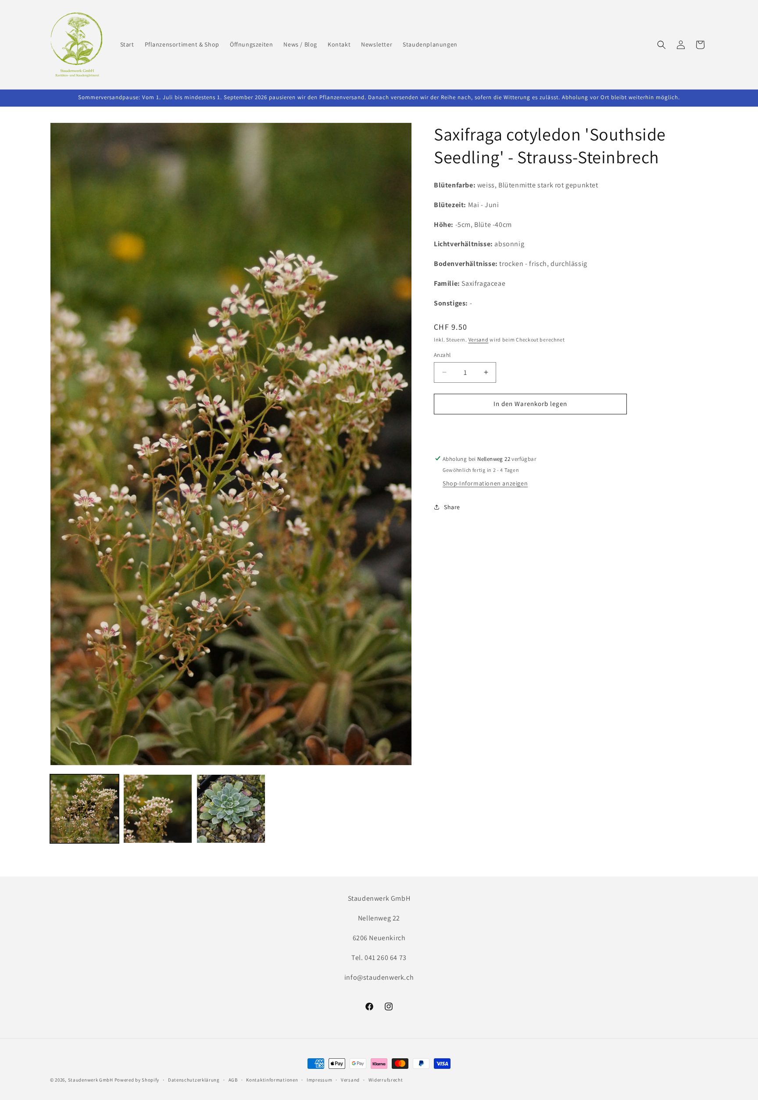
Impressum (319, 1080)
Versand (478, 339)
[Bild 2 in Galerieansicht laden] (157, 808)
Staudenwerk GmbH (90, 1080)
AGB (233, 1080)
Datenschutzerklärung (194, 1080)
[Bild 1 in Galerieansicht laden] (84, 808)
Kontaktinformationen (272, 1080)
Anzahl (442, 355)
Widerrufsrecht (385, 1080)
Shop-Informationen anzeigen (485, 483)
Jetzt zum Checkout (530, 428)
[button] (661, 44)
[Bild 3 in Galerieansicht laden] (231, 808)
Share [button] (452, 507)
